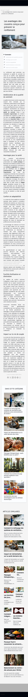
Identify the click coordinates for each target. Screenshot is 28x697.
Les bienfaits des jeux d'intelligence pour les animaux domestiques (13, 497)
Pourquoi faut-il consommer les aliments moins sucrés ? (12, 644)
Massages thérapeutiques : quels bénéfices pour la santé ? (13, 454)
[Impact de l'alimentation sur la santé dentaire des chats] (14, 424)
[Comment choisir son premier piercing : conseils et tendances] (20, 589)
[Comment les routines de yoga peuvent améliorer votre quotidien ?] (14, 465)
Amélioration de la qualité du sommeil (14, 57)
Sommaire (8, 54)
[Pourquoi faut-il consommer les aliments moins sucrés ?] (14, 633)
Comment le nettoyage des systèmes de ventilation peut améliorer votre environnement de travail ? (13, 411)
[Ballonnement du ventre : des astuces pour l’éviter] (14, 659)
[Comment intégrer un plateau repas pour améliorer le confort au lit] (7, 609)
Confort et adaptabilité (11, 62)
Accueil (3, 10)
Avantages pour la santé (11, 59)
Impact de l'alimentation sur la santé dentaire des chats (13, 433)
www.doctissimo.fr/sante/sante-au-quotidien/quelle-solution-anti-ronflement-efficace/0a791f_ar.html (12, 263)
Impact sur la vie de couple (12, 67)
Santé (7, 10)
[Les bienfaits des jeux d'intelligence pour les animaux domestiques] (14, 487)
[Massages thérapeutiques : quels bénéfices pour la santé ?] (14, 444)
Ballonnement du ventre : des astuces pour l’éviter (13, 669)
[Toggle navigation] (3, 3)
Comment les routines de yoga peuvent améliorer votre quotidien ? (13, 475)
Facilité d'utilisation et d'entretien (13, 64)
